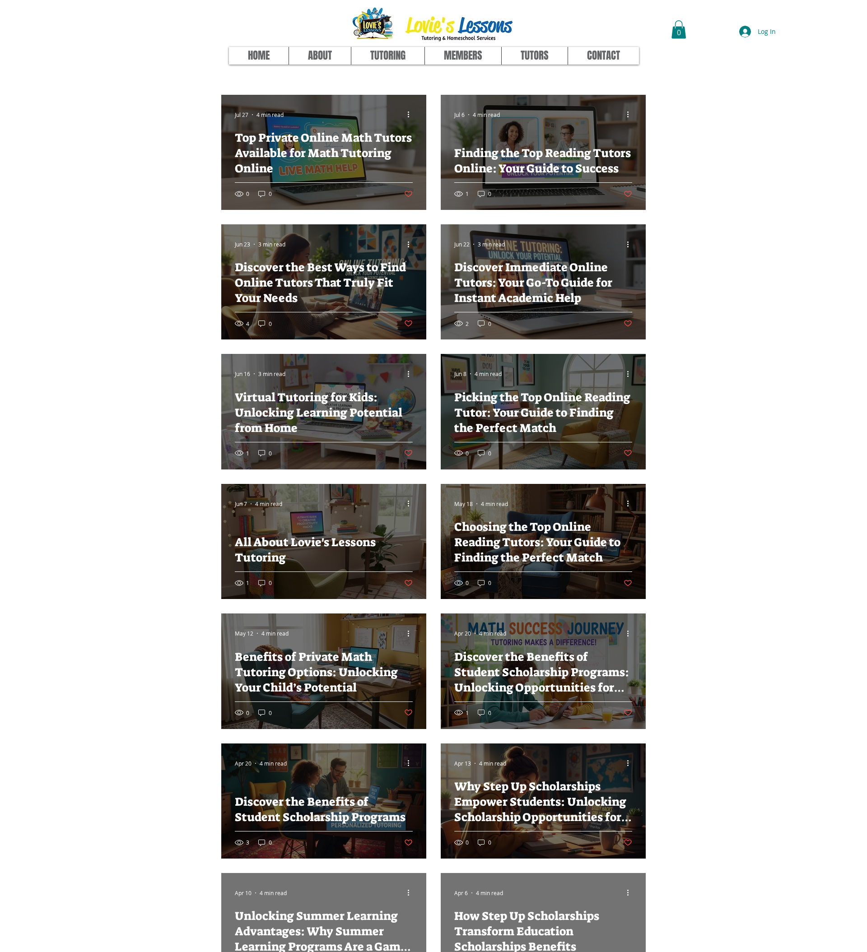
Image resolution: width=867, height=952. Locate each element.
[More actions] (411, 114)
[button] (678, 29)
